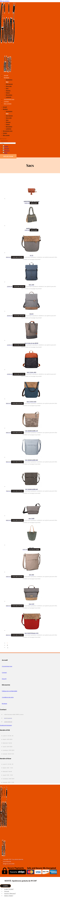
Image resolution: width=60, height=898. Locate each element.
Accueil (6, 75)
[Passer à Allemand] (6, 151)
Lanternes (8, 97)
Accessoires (9, 79)
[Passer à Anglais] (5, 146)
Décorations (9, 95)
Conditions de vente (8, 697)
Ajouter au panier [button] (34, 549)
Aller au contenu (4, 1)
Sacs (7, 82)
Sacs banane (9, 84)
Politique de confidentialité (9, 691)
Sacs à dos (9, 86)
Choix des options (17, 257)
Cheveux (8, 90)
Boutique (6, 77)
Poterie (8, 93)
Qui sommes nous (9, 99)
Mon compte (7, 104)
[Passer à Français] (6, 148)
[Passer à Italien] (5, 153)
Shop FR (4, 679)
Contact (6, 101)
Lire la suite (34, 203)
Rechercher (3, 139)
